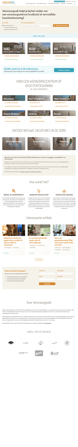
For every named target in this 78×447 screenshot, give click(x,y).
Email (40, 276)
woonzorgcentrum (8, 25)
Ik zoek (6, 22)
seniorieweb (48, 323)
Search (55, 22)
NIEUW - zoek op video (39, 36)
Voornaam (41, 270)
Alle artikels (39, 259)
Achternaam (60, 270)
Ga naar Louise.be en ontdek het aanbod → (31, 171)
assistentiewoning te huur (10, 27)
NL (74, 3)
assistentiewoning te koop (10, 29)
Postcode (59, 276)
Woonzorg (8, 2)
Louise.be (51, 157)
